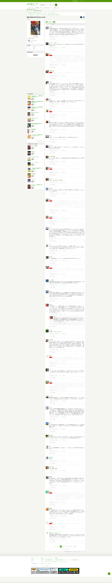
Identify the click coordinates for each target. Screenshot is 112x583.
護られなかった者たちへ (35, 112)
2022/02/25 (64, 221)
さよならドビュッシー (34, 118)
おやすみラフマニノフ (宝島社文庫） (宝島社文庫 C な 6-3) (37, 107)
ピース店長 (51, 280)
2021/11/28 (64, 333)
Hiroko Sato (51, 466)
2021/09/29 (64, 470)
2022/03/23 (64, 210)
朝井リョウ (33, 163)
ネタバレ (52, 24)
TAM (50, 99)
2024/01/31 (64, 64)
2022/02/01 (64, 260)
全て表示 (47, 24)
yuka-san (51, 457)
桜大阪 (50, 476)
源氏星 (50, 508)
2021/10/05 (64, 460)
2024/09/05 (64, 47)
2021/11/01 (64, 416)
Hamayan (51, 435)
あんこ (50, 422)
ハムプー (51, 330)
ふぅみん (51, 521)
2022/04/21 (64, 182)
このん (50, 381)
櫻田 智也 (33, 174)
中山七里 (30, 10)
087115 (50, 167)
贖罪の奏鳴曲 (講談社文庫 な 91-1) (36, 123)
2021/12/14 (64, 314)
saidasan (51, 216)
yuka (50, 135)
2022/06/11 (64, 139)
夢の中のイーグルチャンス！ (55, 533)
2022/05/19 (64, 161)
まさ (50, 227)
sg (49, 244)
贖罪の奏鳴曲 (33, 129)
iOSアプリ (49, 563)
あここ (50, 53)
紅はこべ (51, 304)
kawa (50, 355)
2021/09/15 (64, 515)
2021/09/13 (64, 526)
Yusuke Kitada (52, 156)
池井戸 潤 (33, 180)
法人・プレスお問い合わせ (53, 561)
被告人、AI (33, 151)
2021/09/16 (64, 502)
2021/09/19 (64, 485)
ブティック (33, 179)
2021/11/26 (64, 349)
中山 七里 (32, 97)
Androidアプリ (43, 563)
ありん (50, 291)
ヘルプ (42, 561)
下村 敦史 (32, 186)
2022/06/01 (64, 150)
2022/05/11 (63, 172)
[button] (56, 5)
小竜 (50, 110)
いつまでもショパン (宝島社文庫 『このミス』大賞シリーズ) (37, 135)
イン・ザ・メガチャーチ (35, 162)
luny (50, 446)
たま (50, 491)
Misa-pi (50, 256)
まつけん (51, 26)
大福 (50, 199)
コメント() (59, 36)
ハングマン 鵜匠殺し (34, 145)
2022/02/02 (64, 250)
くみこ (50, 407)
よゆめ (50, 188)
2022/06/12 (64, 129)
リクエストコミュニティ (63, 561)
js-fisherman (51, 70)
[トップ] (27, 10)
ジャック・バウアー (53, 42)
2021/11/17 (64, 375)
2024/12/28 (64, 36)
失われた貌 (33, 173)
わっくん (51, 178)
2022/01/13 (64, 298)
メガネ (50, 81)
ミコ (50, 369)
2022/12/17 (64, 75)
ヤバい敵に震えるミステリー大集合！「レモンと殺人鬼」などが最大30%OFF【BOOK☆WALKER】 (44, 14)
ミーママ (51, 396)
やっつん (51, 145)
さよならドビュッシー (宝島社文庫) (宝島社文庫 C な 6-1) (37, 96)
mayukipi (51, 339)
